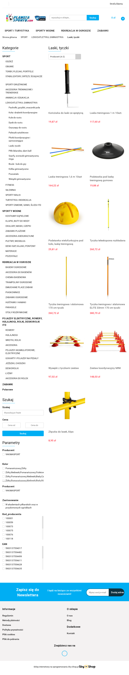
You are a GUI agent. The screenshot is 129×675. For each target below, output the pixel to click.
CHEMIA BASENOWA (16, 277)
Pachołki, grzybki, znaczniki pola (24, 107)
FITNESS (10, 185)
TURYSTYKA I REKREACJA (19, 200)
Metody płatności (11, 620)
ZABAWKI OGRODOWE (17, 297)
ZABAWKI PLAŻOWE (16, 231)
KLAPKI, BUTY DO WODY (18, 221)
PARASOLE (11, 307)
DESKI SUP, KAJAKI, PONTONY (21, 246)
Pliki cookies (8, 634)
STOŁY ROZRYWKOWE (17, 312)
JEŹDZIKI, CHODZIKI (16, 363)
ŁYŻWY (9, 373)
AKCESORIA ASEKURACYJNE (20, 236)
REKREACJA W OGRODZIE (17, 262)
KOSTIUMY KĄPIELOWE (17, 216)
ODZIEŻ (9, 61)
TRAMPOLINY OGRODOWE (19, 282)
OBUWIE (10, 66)
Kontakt (71, 633)
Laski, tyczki (14, 145)
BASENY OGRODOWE (16, 267)
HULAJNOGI (12, 335)
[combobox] (64, 56)
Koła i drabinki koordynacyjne (23, 112)
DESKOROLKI (12, 368)
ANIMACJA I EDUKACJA (18, 97)
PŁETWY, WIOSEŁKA (16, 241)
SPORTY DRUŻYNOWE (17, 84)
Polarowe (7, 389)
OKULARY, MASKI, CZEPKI (18, 226)
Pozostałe (14, 174)
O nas (70, 615)
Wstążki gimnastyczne (20, 179)
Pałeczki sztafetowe (18, 132)
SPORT (6, 56)
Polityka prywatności (12, 629)
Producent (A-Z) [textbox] (57, 56)
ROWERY (10, 330)
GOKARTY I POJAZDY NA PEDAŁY (22, 358)
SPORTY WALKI (13, 195)
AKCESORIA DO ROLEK (17, 378)
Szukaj (23, 433)
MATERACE (11, 251)
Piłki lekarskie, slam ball (20, 151)
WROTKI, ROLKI (13, 340)
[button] (8, 609)
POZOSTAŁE (12, 256)
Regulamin (7, 615)
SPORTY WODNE (12, 211)
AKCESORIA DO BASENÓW (19, 272)
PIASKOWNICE (13, 292)
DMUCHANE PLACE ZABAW (19, 287)
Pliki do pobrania (10, 639)
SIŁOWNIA (11, 190)
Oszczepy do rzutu (18, 127)
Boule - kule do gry (17, 164)
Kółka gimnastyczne (18, 169)
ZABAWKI (7, 384)
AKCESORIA (12, 345)
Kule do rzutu (15, 117)
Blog (69, 620)
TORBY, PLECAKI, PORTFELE (20, 71)
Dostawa (6, 625)
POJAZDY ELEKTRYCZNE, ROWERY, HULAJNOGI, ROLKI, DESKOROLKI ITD (22, 322)
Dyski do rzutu (15, 122)
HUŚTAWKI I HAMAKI (16, 302)
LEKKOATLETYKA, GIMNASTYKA (22, 102)
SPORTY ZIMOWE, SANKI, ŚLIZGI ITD (23, 205)
